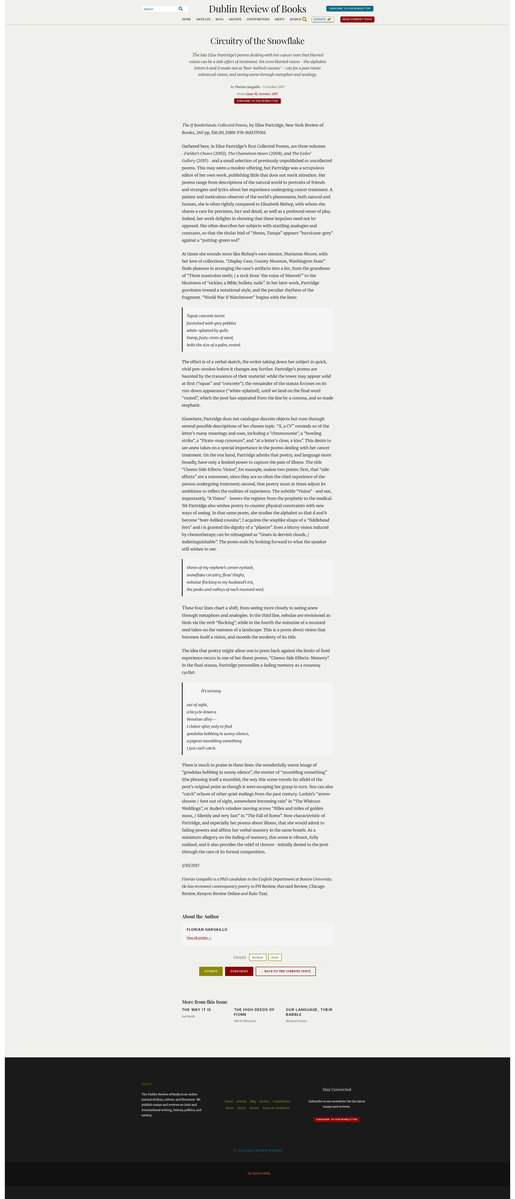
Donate (319, 19)
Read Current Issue (357, 19)
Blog (220, 19)
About (279, 19)
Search (241, 1108)
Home (186, 19)
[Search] (180, 8)
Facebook (257, 957)
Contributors (258, 19)
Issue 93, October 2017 (262, 94)
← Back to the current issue (286, 971)
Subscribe (239, 971)
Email (274, 957)
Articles (203, 19)
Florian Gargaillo (247, 87)
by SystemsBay (259, 1173)
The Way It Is (196, 1010)
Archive (235, 19)
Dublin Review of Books (257, 8)
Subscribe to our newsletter (349, 8)
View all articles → (199, 938)
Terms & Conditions (276, 1108)
